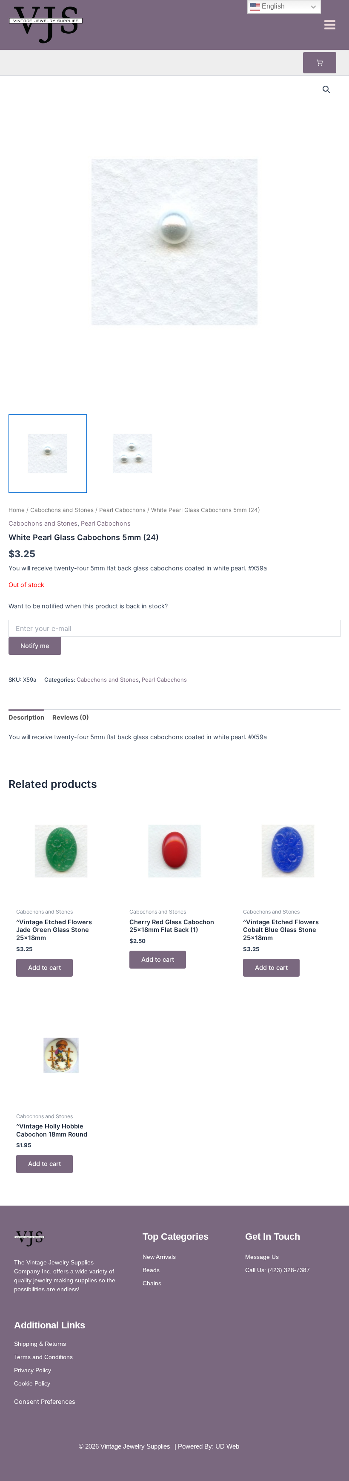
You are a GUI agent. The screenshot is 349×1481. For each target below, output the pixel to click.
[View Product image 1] (48, 453)
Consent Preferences (44, 1402)
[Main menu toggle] (329, 24)
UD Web (227, 1446)
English (272, 6)
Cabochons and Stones (62, 509)
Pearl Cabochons (122, 509)
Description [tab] (26, 717)
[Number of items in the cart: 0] (319, 62)
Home (17, 509)
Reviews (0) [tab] (70, 717)
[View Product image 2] (132, 453)
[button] (326, 89)
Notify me (34, 646)
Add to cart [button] (44, 968)
